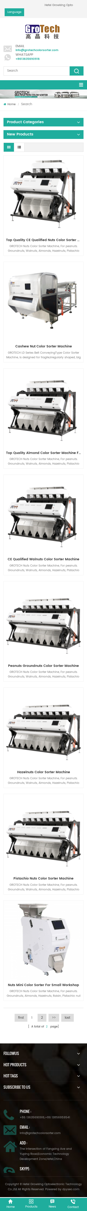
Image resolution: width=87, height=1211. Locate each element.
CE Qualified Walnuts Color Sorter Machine (43, 559)
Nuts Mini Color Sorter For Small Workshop (43, 985)
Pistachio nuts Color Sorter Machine (43, 878)
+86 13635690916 (32, 1117)
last (67, 1017)
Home (11, 104)
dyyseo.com (70, 1189)
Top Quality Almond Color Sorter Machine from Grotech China (44, 453)
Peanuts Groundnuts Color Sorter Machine (43, 666)
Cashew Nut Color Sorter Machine (43, 346)
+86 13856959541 (57, 1117)
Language (14, 12)
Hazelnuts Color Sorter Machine (43, 772)
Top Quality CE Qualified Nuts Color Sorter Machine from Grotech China (44, 240)
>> (54, 1017)
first (21, 1017)
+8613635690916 (28, 59)
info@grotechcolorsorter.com (37, 50)
